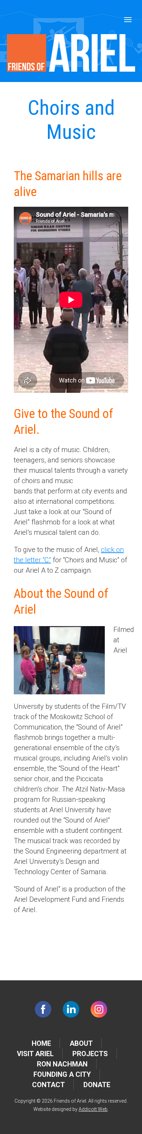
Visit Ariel (35, 1054)
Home (41, 1043)
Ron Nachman (62, 1064)
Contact (48, 1085)
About (81, 1043)
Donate (96, 1085)
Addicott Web (93, 1109)
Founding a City (62, 1074)
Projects (90, 1054)
